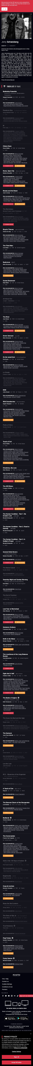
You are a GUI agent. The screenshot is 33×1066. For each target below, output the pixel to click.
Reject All (16, 1057)
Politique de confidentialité (20, 1048)
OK (5, 9)
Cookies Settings (16, 1051)
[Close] (31, 1034)
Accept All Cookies (16, 1062)
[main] (16, 1048)
